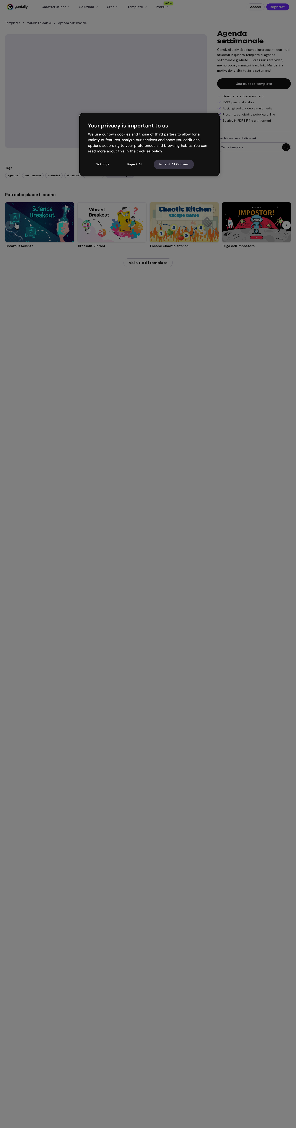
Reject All (134, 164)
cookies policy (149, 151)
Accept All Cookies (174, 164)
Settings (102, 164)
